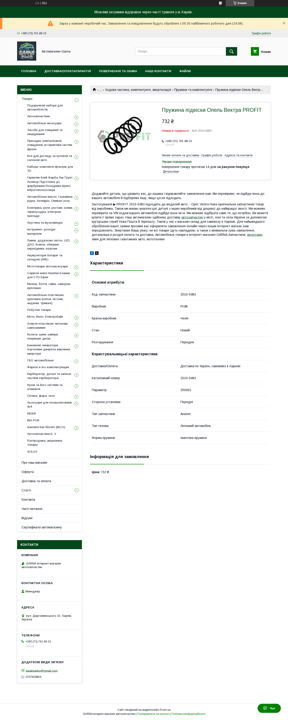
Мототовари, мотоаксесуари (47, 266)
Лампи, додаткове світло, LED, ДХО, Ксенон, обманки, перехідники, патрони (48, 244)
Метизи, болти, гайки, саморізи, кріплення (49, 286)
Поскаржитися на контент (153, 713)
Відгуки (27, 518)
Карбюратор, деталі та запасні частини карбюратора (49, 376)
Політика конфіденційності (188, 713)
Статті (26, 490)
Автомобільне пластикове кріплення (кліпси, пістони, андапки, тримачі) (45, 299)
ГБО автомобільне (40, 360)
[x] (97, 254)
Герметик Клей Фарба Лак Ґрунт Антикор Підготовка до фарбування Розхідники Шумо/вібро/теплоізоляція (49, 184)
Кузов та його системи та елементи (45, 387)
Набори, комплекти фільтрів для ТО (50, 168)
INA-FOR (33, 420)
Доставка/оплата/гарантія (67, 71)
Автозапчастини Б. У (41, 434)
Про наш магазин (34, 462)
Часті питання (32, 509)
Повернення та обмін (118, 71)
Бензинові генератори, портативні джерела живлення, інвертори (49, 349)
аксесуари (254, 234)
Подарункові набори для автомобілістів (45, 107)
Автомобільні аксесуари (44, 123)
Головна (28, 71)
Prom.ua (165, 709)
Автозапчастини (38, 116)
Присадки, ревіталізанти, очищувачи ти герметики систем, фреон (50, 145)
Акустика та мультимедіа (45, 222)
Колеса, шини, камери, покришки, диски (42, 336)
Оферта (28, 472)
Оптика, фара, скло (41, 395)
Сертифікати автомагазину (42, 527)
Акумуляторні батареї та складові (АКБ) (44, 257)
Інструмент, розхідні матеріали (41, 231)
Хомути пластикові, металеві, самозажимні (47, 325)
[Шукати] (231, 51)
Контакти (28, 499)
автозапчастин (192, 217)
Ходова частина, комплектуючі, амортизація (138, 90)
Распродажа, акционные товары (44, 442)
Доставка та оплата (36, 481)
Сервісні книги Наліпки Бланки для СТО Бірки (48, 275)
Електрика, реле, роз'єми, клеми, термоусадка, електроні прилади (50, 212)
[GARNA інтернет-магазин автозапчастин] (26, 59)
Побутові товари (39, 310)
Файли (185, 71)
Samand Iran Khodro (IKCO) (46, 427)
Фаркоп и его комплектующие (48, 367)
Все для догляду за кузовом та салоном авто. (49, 158)
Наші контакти (158, 71)
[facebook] (92, 254)
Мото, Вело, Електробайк (45, 316)
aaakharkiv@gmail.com (42, 670)
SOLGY (32, 451)
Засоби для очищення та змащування (45, 132)
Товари (27, 99)
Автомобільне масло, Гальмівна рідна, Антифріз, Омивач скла (49, 198)
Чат (272, 708)
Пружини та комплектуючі (193, 90)
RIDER (31, 413)
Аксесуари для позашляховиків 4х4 (49, 404)
